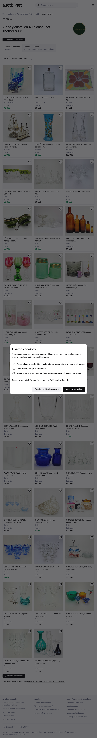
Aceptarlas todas (74, 389)
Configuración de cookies (46, 389)
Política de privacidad (60, 380)
